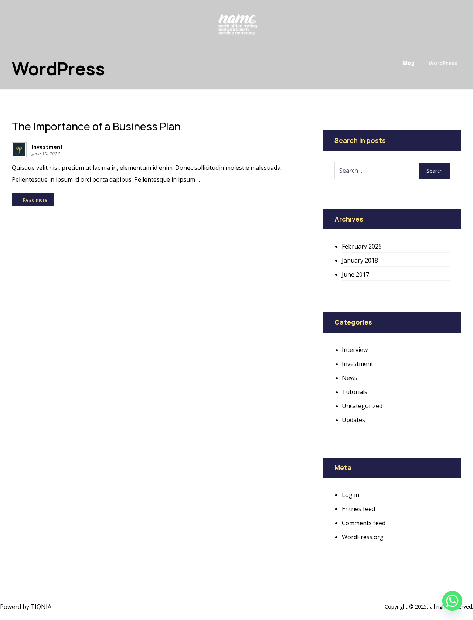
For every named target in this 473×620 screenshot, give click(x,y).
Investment (47, 147)
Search (434, 170)
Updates (353, 420)
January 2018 (360, 260)
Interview (355, 350)
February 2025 (362, 246)
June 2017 (355, 274)
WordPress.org (363, 537)
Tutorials (354, 392)
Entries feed (358, 509)
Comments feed (363, 523)
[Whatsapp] (452, 601)
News (349, 378)
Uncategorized (362, 406)
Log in (350, 495)
